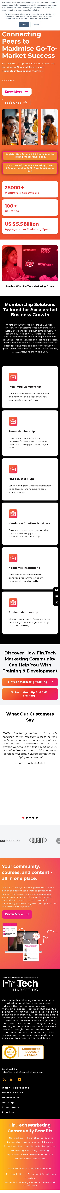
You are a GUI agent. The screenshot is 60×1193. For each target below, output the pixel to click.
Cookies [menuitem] (30, 1178)
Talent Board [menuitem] (11, 1107)
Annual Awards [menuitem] (43, 1142)
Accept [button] (24, 24)
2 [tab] (4, 80)
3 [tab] (6, 80)
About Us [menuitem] (8, 1112)
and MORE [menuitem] (39, 1158)
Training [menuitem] (44, 1150)
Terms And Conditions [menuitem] (41, 1174)
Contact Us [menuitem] (9, 1069)
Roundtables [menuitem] (35, 1137)
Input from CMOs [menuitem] (18, 1154)
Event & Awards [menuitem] (12, 1092)
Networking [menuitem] (16, 1137)
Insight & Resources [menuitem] (15, 1087)
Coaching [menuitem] (31, 1150)
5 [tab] (10, 80)
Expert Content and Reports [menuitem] (22, 1146)
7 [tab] (13, 80)
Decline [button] (36, 24)
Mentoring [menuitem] (17, 1150)
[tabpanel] (30, 52)
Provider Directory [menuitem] (41, 1154)
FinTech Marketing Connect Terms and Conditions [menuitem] (30, 1184)
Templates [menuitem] (49, 1146)
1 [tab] (2, 80)
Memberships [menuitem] (11, 1097)
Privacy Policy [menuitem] (15, 1174)
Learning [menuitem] (8, 1102)
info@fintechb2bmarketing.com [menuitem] (22, 1072)
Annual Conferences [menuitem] (20, 1142)
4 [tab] (8, 80)
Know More (14, 914)
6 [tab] (11, 80)
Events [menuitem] (49, 1137)
